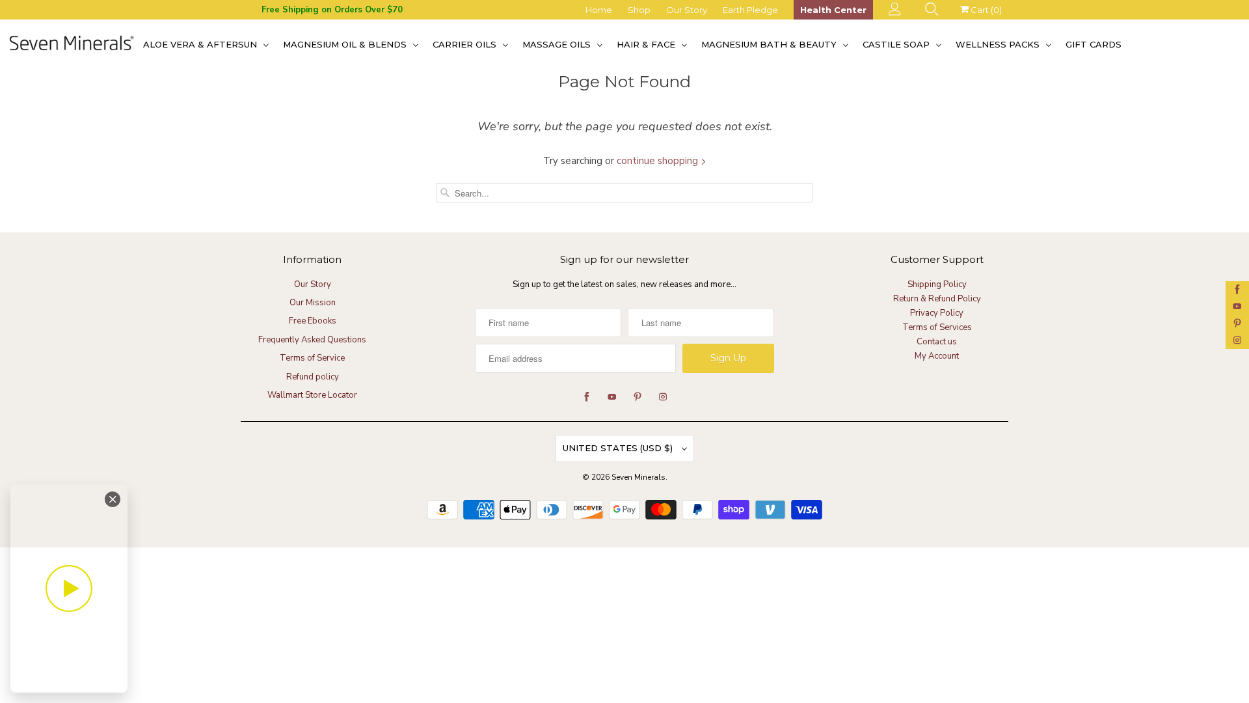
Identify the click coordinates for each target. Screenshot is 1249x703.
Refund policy (312, 377)
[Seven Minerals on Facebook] (1237, 289)
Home (598, 10)
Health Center (833, 10)
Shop (639, 10)
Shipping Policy (937, 284)
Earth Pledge (750, 10)
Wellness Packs (999, 44)
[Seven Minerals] (72, 44)
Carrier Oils (466, 44)
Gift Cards (1093, 44)
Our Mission (312, 303)
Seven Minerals (638, 477)
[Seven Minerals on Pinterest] (1237, 323)
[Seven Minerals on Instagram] (1237, 340)
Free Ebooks (312, 321)
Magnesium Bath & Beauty (770, 44)
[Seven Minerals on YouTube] (1237, 306)
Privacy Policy (936, 313)
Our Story (686, 10)
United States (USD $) (619, 448)
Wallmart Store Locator (312, 395)
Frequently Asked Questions (312, 340)
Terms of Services (937, 327)
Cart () (985, 10)
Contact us (937, 342)
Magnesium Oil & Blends (346, 44)
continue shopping (659, 160)
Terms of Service (312, 358)
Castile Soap (897, 44)
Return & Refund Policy (937, 299)
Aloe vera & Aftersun (201, 44)
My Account (937, 356)
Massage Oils (557, 44)
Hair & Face (647, 44)
